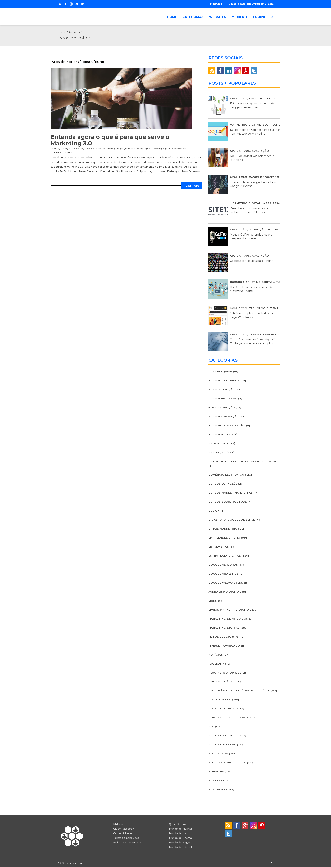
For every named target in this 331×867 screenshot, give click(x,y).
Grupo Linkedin (122, 833)
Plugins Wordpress (224, 672)
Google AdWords (223, 564)
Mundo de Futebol (180, 847)
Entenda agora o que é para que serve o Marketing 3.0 (110, 140)
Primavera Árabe (222, 681)
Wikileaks (216, 780)
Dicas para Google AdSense (231, 519)
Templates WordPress (227, 762)
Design (214, 510)
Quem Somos (177, 824)
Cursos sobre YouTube (227, 501)
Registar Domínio (223, 708)
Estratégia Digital (115, 148)
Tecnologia (280, 124)
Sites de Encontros (225, 735)
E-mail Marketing (263, 98)
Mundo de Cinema (180, 838)
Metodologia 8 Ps (223, 636)
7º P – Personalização (226, 425)
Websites (270, 203)
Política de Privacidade (127, 842)
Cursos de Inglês (222, 483)
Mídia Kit (118, 824)
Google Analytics (223, 573)
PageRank (216, 663)
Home (61, 32)
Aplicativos (240, 150)
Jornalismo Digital (224, 591)
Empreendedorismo (224, 537)
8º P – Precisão (220, 434)
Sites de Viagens (222, 744)
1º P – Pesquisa (220, 371)
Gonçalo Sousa (93, 148)
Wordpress (217, 789)
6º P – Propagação (223, 416)
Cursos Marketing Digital (252, 281)
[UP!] (272, 862)
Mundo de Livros (179, 833)
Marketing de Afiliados (228, 618)
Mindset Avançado (224, 645)
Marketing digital (161, 148)
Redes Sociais (178, 148)
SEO (266, 124)
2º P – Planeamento (224, 380)
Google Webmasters (225, 582)
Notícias (215, 654)
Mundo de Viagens (180, 842)
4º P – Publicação (222, 398)
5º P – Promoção (221, 407)
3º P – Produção (221, 389)
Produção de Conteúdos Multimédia (279, 229)
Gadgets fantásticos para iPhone (251, 261)
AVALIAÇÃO (238, 98)
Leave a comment (62, 152)
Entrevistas (218, 546)
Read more (191, 185)
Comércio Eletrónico (226, 474)
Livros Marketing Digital (138, 148)
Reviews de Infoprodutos (230, 717)
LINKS (212, 600)
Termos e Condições (126, 838)
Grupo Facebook (123, 828)
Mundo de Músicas (181, 828)
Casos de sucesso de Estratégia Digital (242, 461)
